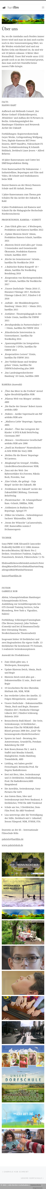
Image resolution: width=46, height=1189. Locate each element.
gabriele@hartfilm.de (12, 839)
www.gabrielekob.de (12, 845)
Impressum (37, 1188)
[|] (10, 7)
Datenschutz (36, 1185)
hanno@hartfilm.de (12, 575)
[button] (23, 865)
